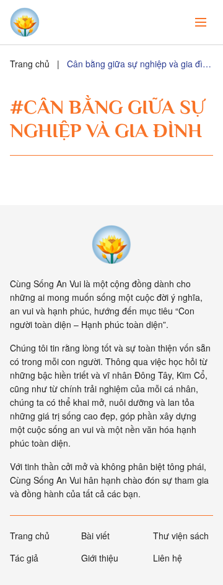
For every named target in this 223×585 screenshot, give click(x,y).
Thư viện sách (181, 535)
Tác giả (24, 558)
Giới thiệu (99, 558)
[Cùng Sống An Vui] (111, 244)
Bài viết (95, 535)
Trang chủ (30, 63)
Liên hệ (167, 558)
